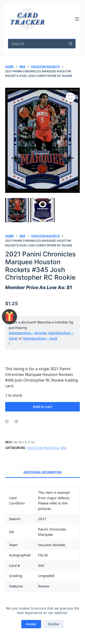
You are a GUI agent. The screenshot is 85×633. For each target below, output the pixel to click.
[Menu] (77, 19)
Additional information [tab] (42, 472)
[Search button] (71, 43)
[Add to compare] (16, 421)
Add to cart (42, 406)
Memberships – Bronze (28, 332)
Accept (31, 624)
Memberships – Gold (40, 338)
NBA (63, 448)
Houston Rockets (42, 448)
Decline (53, 624)
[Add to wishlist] (6, 421)
